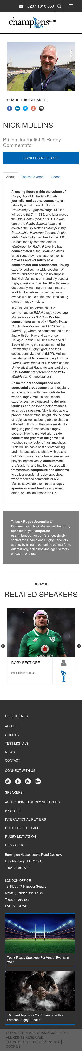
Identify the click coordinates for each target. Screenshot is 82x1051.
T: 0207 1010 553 (17, 867)
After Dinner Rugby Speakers (32, 802)
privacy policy (46, 1041)
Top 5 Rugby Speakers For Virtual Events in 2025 (38, 959)
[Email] (41, 108)
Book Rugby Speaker (41, 158)
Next (79, 646)
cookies (13, 1046)
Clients (12, 734)
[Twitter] (25, 108)
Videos (55, 176)
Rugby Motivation (20, 836)
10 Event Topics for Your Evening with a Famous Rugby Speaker (35, 1017)
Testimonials (16, 743)
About (10, 176)
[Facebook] (9, 108)
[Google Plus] (33, 108)
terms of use (18, 1041)
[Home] (14, 23)
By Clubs (13, 810)
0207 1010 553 (40, 6)
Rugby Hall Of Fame (22, 828)
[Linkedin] (17, 108)
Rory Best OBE (25, 662)
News (10, 752)
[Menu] (70, 6)
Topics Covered (32, 176)
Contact (12, 760)
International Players (25, 819)
